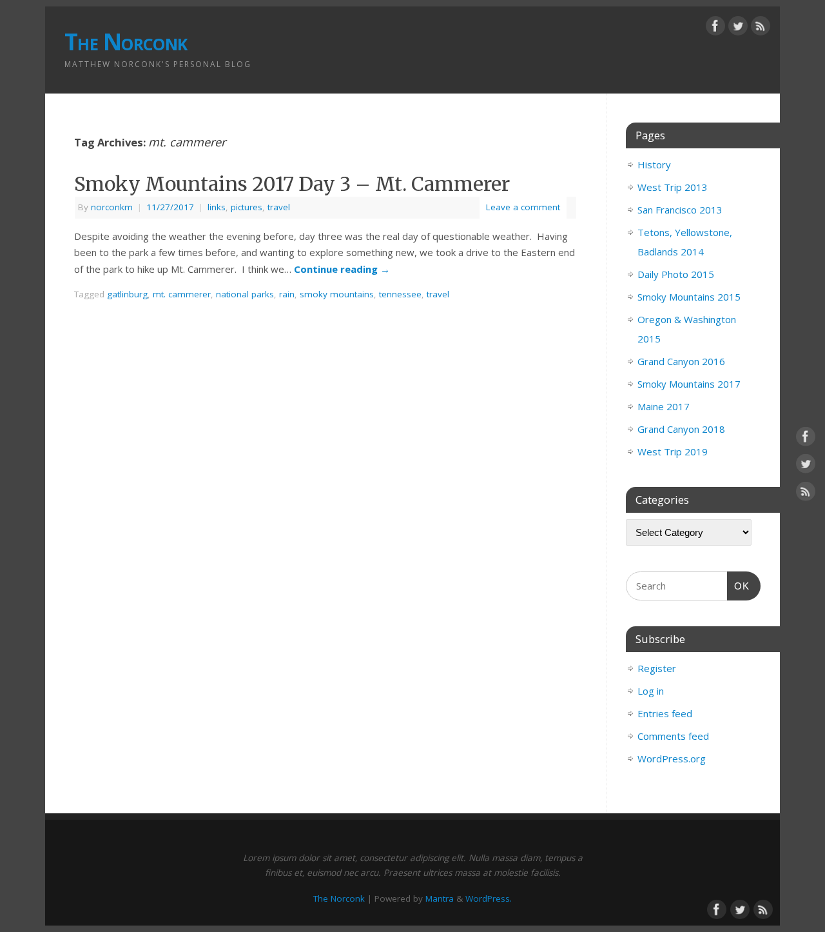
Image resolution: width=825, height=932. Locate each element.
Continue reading (342, 269)
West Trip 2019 (672, 451)
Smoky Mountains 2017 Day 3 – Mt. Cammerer (292, 184)
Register (656, 668)
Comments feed (673, 735)
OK (738, 585)
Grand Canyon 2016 (681, 361)
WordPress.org (671, 758)
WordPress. (488, 898)
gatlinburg (127, 294)
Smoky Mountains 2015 (689, 296)
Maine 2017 (663, 406)
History (654, 164)
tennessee (400, 294)
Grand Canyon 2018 (681, 428)
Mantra (439, 898)
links (217, 207)
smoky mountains (337, 294)
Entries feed (664, 713)
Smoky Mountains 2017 (689, 383)
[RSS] (760, 28)
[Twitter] (738, 28)
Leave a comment (523, 207)
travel (278, 207)
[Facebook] (715, 28)
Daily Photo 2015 (675, 274)
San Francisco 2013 (680, 209)
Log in (650, 690)
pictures (246, 207)
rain (287, 294)
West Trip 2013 (672, 187)
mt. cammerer (182, 294)
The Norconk (125, 41)
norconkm (112, 207)
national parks (245, 294)
